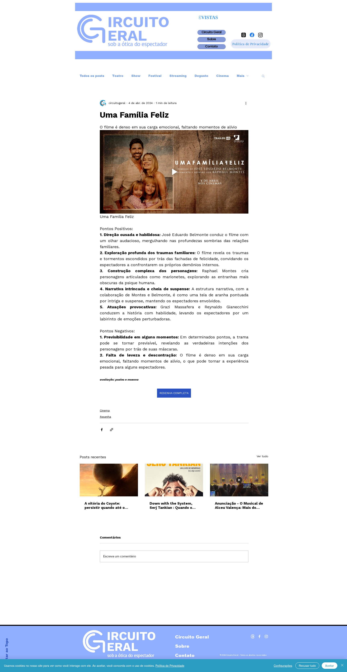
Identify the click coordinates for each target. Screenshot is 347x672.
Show (135, 75)
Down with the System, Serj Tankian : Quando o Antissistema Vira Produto (173, 505)
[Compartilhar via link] (111, 430)
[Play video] (174, 172)
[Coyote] (109, 480)
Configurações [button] (283, 666)
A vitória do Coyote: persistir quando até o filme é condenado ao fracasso (105, 505)
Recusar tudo (307, 666)
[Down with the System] (174, 480)
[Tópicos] (244, 35)
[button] (263, 75)
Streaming (178, 75)
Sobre (211, 39)
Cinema (222, 75)
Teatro (117, 75)
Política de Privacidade (169, 666)
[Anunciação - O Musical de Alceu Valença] (239, 480)
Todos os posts (92, 75)
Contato (211, 46)
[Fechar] (342, 665)
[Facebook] (252, 35)
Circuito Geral (211, 32)
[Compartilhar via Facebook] (102, 430)
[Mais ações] (246, 103)
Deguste (201, 75)
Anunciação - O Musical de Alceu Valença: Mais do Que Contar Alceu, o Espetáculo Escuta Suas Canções (239, 505)
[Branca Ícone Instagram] (266, 636)
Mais (240, 75)
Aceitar (329, 666)
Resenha (105, 416)
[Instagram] (260, 35)
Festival (154, 75)
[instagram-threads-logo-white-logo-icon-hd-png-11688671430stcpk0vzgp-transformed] (252, 636)
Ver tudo (262, 456)
